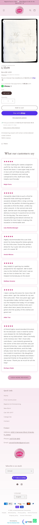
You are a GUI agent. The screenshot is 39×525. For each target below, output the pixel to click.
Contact (6, 421)
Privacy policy (22, 512)
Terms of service (32, 512)
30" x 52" (6, 93)
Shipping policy (13, 515)
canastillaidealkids (18, 510)
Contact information (26, 515)
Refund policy (12, 512)
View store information (11, 128)
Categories (8, 417)
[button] (4, 10)
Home (6, 395)
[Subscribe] (31, 471)
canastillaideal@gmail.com (19, 442)
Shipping (3, 74)
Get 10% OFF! (8, 412)
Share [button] (6, 144)
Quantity (4, 97)
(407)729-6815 (14, 439)
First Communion (10, 400)
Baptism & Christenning (12, 404)
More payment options (19, 117)
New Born (7, 408)
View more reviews (19, 377)
